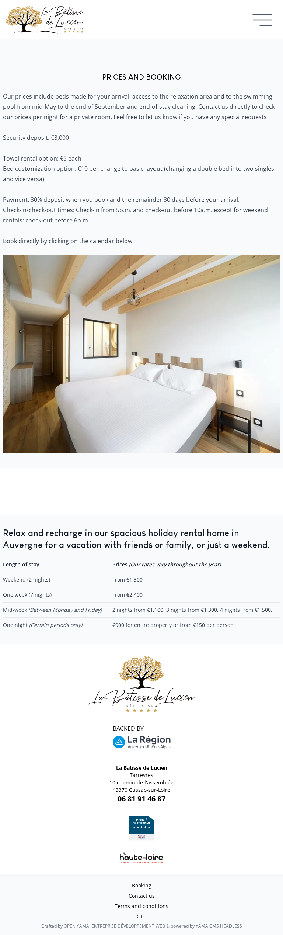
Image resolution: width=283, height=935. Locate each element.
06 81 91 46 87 (141, 799)
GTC (142, 916)
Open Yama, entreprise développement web (114, 926)
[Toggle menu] (262, 20)
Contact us (142, 895)
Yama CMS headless (219, 926)
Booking (141, 885)
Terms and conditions (141, 906)
